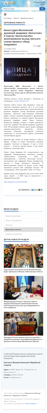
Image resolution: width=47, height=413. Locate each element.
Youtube (16, 101)
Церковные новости (27, 18)
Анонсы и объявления (14, 220)
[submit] (42, 8)
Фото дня (9, 225)
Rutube (22, 101)
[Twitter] (35, 189)
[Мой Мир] (39, 189)
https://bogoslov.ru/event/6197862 (15, 182)
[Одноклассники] (37, 189)
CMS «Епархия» (31, 403)
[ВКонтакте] (32, 189)
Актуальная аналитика (14, 234)
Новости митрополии (13, 216)
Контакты (42, 4)
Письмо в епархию (39, 2)
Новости (16, 18)
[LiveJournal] (42, 189)
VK (28, 101)
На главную (8, 18)
